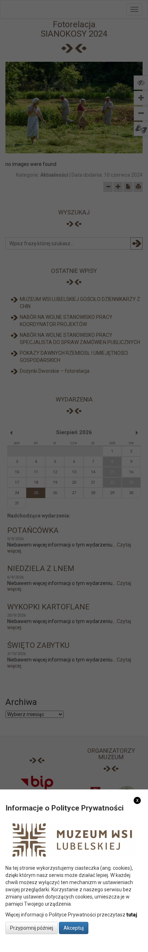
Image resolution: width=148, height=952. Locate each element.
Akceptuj (74, 928)
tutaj (131, 915)
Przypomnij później (31, 928)
